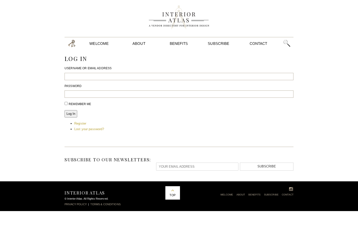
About (138, 43)
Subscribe (218, 43)
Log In (70, 114)
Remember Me (80, 104)
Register (80, 123)
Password (73, 86)
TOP (172, 195)
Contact (258, 43)
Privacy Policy (76, 204)
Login (72, 43)
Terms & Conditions (105, 204)
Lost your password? (89, 129)
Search (286, 43)
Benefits (179, 43)
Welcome (99, 43)
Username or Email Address (88, 68)
